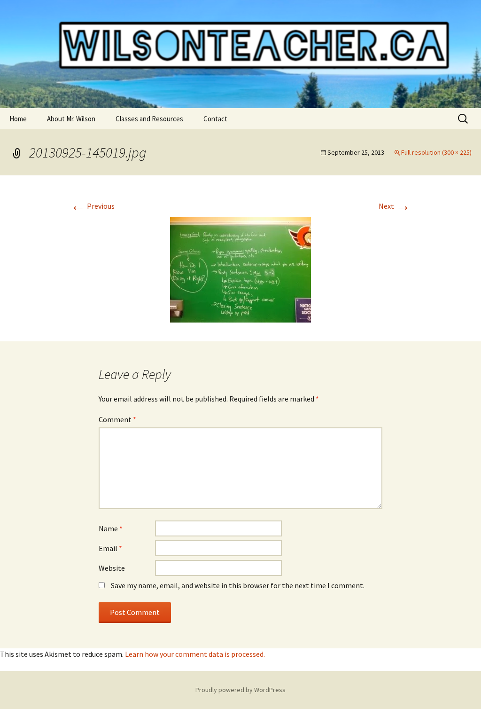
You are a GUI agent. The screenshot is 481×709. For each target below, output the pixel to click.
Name (111, 528)
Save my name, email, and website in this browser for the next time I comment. (238, 585)
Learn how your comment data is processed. (195, 654)
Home (18, 118)
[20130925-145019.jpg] (240, 268)
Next (395, 206)
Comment (117, 419)
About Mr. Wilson (71, 118)
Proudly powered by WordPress (240, 689)
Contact (215, 118)
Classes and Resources (149, 118)
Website (112, 568)
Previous (92, 206)
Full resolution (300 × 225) (436, 152)
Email (110, 548)
